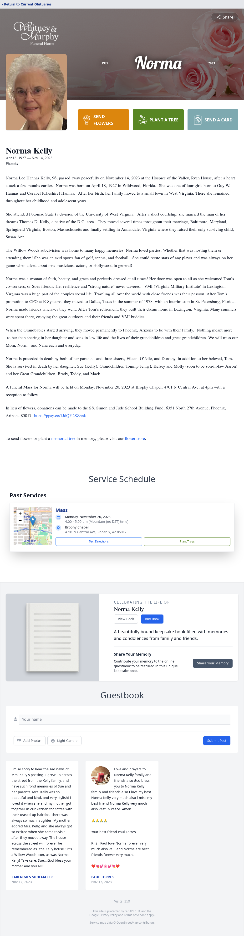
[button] (33, 521)
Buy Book (152, 619)
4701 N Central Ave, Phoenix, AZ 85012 (96, 532)
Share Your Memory (213, 663)
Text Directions (99, 541)
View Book (126, 619)
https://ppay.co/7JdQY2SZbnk (60, 415)
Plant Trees (187, 541)
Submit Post (216, 740)
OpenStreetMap (127, 923)
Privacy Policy (108, 915)
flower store (135, 438)
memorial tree (63, 438)
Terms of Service (135, 915)
